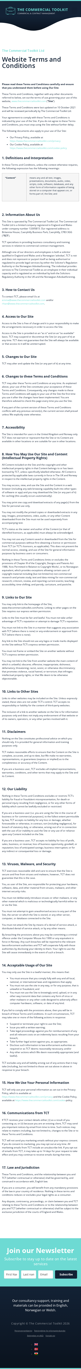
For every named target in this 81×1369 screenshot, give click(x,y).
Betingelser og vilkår (35, 1335)
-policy (63, 148)
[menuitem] (36, 1344)
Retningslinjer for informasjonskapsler (49, 1330)
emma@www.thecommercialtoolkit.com (24, 300)
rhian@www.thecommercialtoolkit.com (23, 303)
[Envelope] (51, 1347)
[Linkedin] (42, 1347)
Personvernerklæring (23, 1330)
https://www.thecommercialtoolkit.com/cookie (35, 148)
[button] (74, 10)
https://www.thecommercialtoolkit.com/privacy (35, 141)
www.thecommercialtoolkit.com (29, 101)
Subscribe (66, 1274)
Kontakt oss (50, 1335)
